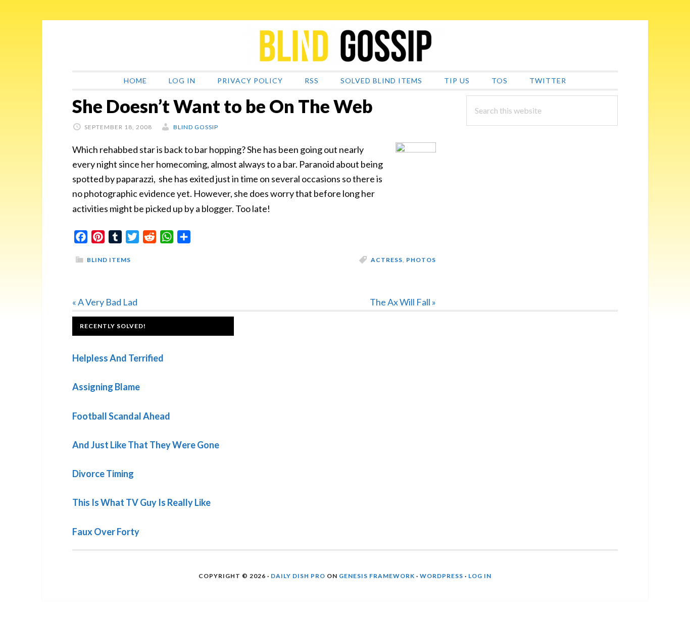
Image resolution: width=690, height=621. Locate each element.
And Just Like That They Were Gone (145, 444)
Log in (479, 576)
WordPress (441, 576)
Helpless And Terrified (118, 358)
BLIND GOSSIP (345, 45)
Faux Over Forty (105, 531)
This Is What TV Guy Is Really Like (141, 502)
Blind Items (109, 260)
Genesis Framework (377, 576)
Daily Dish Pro (298, 576)
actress (387, 260)
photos (421, 260)
